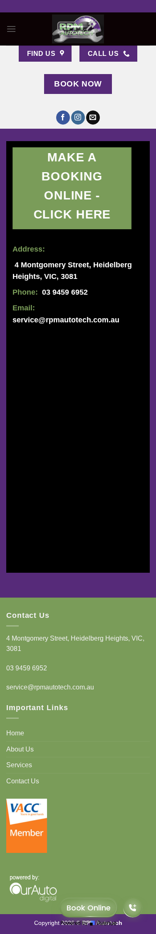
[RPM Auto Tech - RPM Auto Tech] (78, 28)
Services (19, 764)
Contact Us (22, 781)
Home (15, 733)
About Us (20, 749)
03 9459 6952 (65, 292)
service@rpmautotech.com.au (65, 320)
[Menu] (11, 29)
